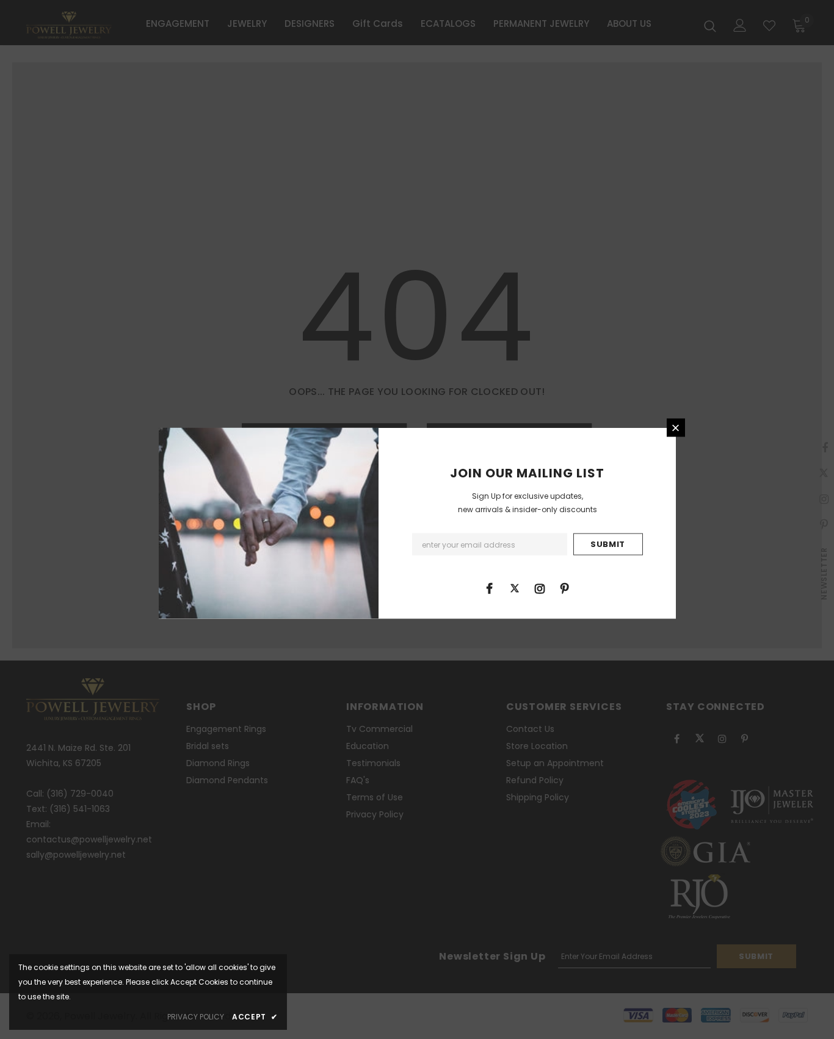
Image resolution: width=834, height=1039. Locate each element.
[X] (515, 588)
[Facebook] (489, 588)
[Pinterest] (565, 588)
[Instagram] (540, 588)
